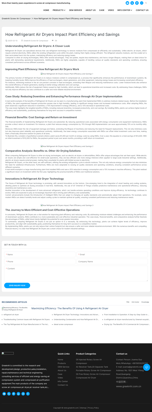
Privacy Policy (93, 408)
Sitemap (82, 408)
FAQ (127, 302)
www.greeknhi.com (71, 408)
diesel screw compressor (63, 324)
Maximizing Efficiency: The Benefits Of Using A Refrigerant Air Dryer (69, 308)
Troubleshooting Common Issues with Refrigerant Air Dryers (27, 319)
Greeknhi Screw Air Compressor (16, 18)
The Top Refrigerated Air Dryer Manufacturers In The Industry (27, 324)
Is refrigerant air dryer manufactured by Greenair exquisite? (127, 319)
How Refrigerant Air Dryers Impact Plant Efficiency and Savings (62, 18)
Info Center (135, 302)
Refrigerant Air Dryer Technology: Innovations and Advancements (77, 315)
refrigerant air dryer (11, 315)
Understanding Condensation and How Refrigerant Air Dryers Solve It (77, 319)
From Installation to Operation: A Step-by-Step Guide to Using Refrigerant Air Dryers (127, 315)
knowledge (145, 302)
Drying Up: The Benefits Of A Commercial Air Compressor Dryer (127, 324)
